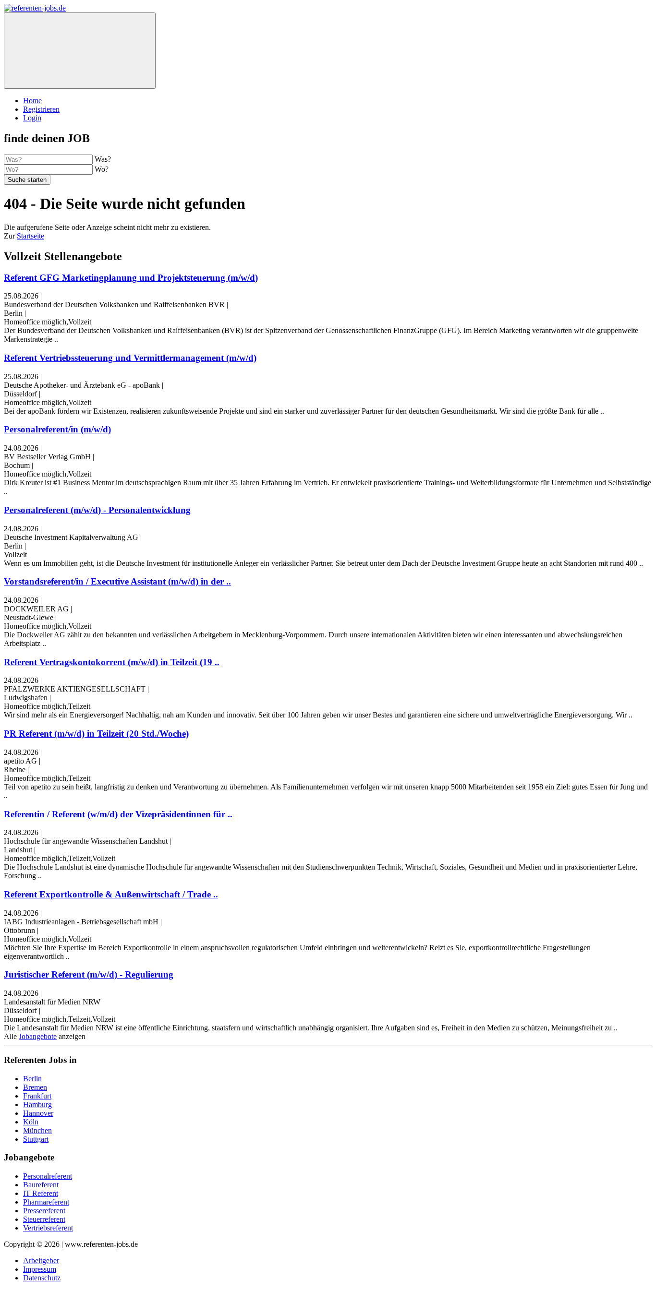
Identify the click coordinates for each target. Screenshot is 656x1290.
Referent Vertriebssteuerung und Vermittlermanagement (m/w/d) (130, 358)
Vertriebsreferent (48, 1228)
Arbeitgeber (41, 1260)
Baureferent (41, 1185)
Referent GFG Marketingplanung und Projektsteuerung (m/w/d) (131, 278)
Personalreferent (47, 1176)
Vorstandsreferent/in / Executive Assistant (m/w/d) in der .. (117, 581)
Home (32, 100)
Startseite (30, 236)
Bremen (35, 1087)
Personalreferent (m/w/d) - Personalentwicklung (97, 510)
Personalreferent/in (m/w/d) (57, 429)
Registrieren (41, 109)
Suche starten (27, 179)
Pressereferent (44, 1210)
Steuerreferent (44, 1219)
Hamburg (37, 1104)
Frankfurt (37, 1096)
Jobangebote (38, 1036)
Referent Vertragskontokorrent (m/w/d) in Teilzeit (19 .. (111, 662)
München (37, 1130)
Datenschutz (42, 1278)
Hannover (38, 1113)
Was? (103, 159)
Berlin (32, 1079)
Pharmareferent (46, 1202)
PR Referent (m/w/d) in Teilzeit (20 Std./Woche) (96, 734)
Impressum (39, 1269)
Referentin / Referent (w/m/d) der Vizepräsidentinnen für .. (118, 814)
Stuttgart (36, 1139)
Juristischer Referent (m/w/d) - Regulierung (88, 974)
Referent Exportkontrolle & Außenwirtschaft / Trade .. (111, 894)
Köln (30, 1122)
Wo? (102, 169)
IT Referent (40, 1193)
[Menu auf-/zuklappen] (80, 50)
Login (32, 118)
